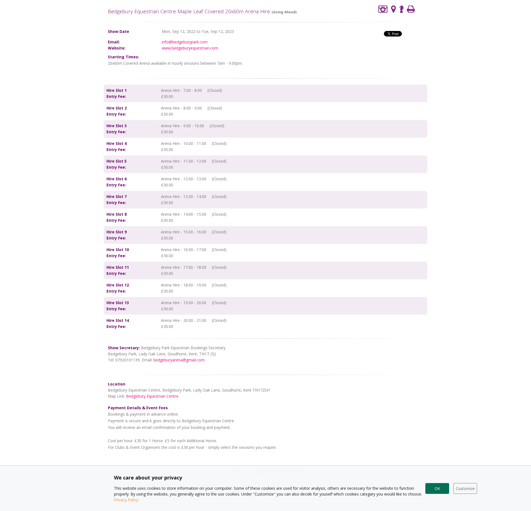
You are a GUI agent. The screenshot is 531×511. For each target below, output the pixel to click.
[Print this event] (411, 9)
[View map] (393, 9)
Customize (465, 488)
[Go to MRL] (401, 8)
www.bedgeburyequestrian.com (190, 48)
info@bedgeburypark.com (185, 42)
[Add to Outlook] (383, 9)
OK (437, 488)
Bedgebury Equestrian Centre (152, 396)
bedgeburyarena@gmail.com (179, 360)
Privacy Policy (126, 499)
